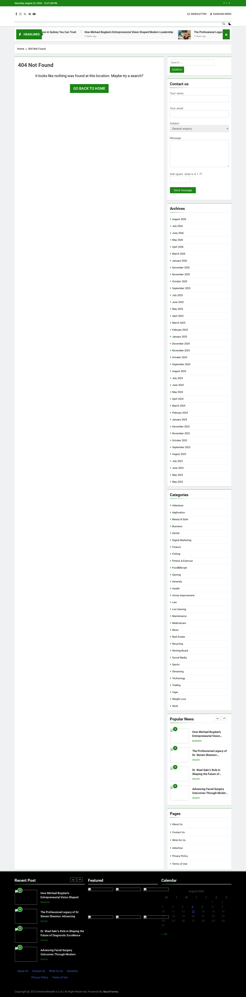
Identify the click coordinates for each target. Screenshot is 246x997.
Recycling (177, 643)
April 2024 (177, 398)
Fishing (176, 553)
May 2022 (177, 481)
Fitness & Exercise (182, 560)
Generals (177, 581)
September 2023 (181, 447)
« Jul (164, 934)
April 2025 (177, 315)
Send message (183, 190)
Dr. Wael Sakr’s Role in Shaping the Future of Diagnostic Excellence (206, 767)
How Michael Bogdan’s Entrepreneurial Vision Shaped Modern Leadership (104, 32)
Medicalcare (179, 623)
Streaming (178, 671)
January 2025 (179, 336)
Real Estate (178, 636)
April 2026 (177, 246)
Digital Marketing (181, 540)
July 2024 (177, 378)
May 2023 (177, 474)
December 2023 (181, 426)
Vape (175, 692)
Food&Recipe (179, 567)
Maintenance (179, 616)
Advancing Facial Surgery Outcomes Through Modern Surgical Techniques (209, 786)
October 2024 (179, 357)
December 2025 (181, 267)
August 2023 (179, 454)
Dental (175, 533)
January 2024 (179, 419)
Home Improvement (183, 595)
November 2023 (181, 433)
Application (178, 512)
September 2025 (181, 288)
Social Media (179, 657)
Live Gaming (179, 609)
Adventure (177, 505)
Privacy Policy (180, 856)
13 (193, 911)
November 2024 (181, 350)
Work (175, 706)
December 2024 (181, 343)
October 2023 (179, 440)
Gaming (176, 574)
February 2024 (180, 412)
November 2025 (181, 274)
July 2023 (177, 461)
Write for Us (179, 840)
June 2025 (178, 302)
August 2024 (179, 371)
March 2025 (178, 322)
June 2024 (178, 385)
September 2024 (181, 364)
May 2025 (177, 308)
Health (176, 588)
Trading (176, 685)
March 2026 (178, 253)
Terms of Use (179, 863)
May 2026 (177, 239)
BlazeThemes (110, 991)
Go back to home (89, 88)
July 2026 (177, 226)
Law (174, 602)
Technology (178, 678)
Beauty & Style (180, 519)
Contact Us (178, 832)
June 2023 (178, 467)
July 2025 (177, 295)
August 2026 (179, 219)
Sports (176, 664)
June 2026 (178, 233)
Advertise (177, 848)
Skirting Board (180, 650)
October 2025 (179, 281)
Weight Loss (179, 699)
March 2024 (178, 405)
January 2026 (179, 260)
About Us (177, 824)
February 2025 (180, 329)
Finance (176, 547)
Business (177, 526)
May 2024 (177, 392)
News (175, 629)
